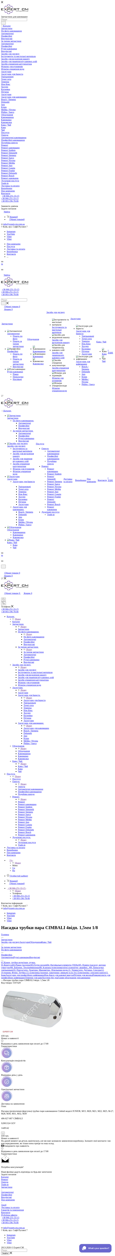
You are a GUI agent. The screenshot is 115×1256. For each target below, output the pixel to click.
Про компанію (8, 1200)
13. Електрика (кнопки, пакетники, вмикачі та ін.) (50, 972)
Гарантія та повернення (12, 1210)
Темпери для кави (33, 977)
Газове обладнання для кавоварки (74, 977)
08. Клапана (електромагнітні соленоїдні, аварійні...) (64, 967)
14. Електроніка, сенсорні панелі (89, 972)
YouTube (11, 234)
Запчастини (23, 629)
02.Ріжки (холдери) (22, 965)
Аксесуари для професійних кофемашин (25, 975)
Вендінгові (34, 957)
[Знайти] (3, 23)
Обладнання (24, 751)
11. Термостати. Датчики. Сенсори (84, 970)
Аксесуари (23, 692)
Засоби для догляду (27, 670)
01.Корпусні (7, 965)
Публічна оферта (9, 1215)
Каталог (16, 621)
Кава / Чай (23, 766)
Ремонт (21, 802)
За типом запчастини (34, 652)
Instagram (11, 231)
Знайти (5, 1253)
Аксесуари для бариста (35, 700)
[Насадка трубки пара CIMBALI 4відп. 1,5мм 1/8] (32, 1033)
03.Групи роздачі (39, 965)
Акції (3, 1205)
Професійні (6, 1195)
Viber (9, 236)
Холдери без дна (50, 977)
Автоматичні (7, 957)
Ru (13, 870)
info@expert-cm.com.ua (14, 224)
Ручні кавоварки (21, 957)
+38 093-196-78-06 (10, 201)
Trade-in (5, 1184)
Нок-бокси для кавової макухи (59, 975)
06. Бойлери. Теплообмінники (25, 967)
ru (2, 264)
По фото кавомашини (34, 637)
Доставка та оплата (10, 1207)
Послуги (16, 779)
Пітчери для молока (83, 975)
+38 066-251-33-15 (10, 196)
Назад (18, 619)
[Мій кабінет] (2, 570)
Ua (13, 868)
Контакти (5, 1212)
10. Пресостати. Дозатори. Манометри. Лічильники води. (40, 970)
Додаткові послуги (27, 842)
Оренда (21, 786)
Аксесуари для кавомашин (36, 728)
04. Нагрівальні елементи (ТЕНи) (63, 965)
